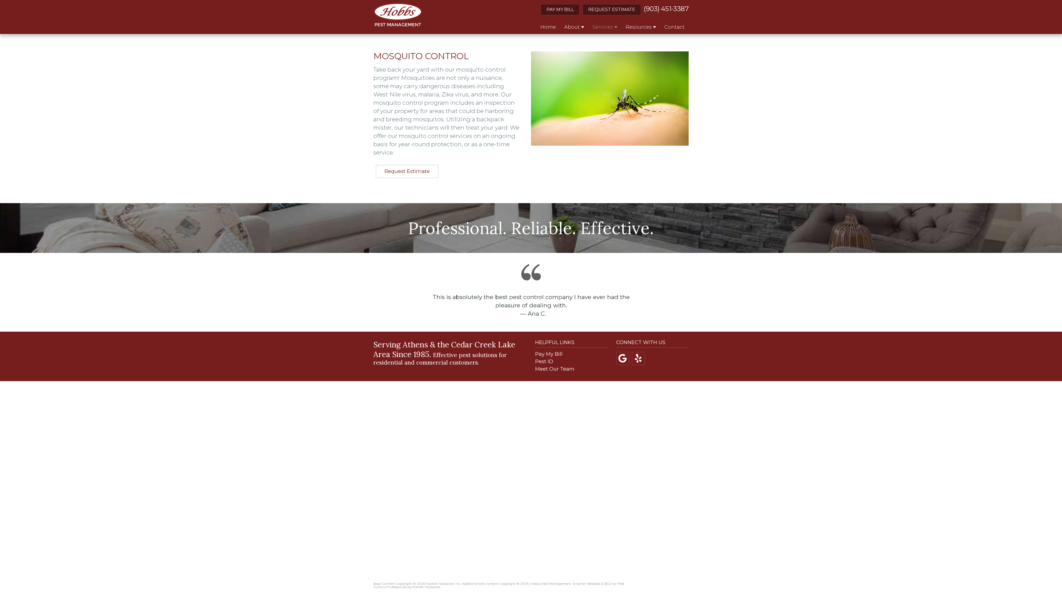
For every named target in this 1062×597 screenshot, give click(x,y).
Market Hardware (426, 587)
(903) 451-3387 (666, 9)
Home (548, 27)
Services (603, 27)
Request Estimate (611, 9)
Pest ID (544, 361)
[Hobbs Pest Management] (397, 14)
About (572, 27)
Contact (674, 27)
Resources (639, 27)
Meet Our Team (554, 369)
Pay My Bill (560, 9)
